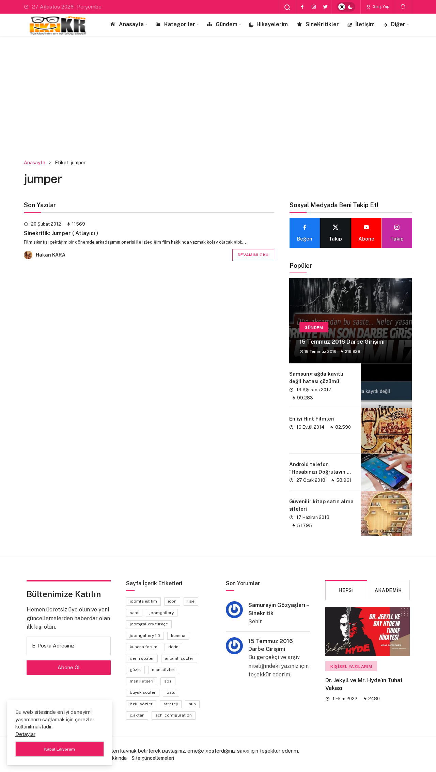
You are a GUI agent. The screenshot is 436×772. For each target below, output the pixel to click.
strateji (171, 704)
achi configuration (173, 715)
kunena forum (143, 646)
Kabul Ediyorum (59, 749)
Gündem (226, 24)
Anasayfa (131, 24)
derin (173, 646)
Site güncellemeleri (152, 758)
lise (190, 601)
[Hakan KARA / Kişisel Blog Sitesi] (58, 24)
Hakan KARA (50, 255)
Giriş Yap (381, 6)
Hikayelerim (272, 24)
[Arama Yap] (287, 7)
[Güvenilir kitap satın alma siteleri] (386, 513)
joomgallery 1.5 (145, 635)
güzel (135, 669)
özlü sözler (141, 704)
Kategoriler (179, 24)
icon (172, 601)
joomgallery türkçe (149, 624)
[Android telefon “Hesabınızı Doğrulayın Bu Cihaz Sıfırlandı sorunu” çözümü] (386, 472)
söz (168, 681)
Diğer (398, 24)
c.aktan (137, 715)
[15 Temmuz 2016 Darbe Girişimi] (350, 320)
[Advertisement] (218, 93)
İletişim (365, 24)
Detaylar (25, 734)
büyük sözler (143, 692)
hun (192, 704)
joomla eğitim (143, 601)
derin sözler (142, 658)
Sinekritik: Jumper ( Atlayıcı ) (61, 233)
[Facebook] (302, 7)
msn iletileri (141, 681)
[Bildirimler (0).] (403, 6)
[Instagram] (314, 7)
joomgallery (162, 612)
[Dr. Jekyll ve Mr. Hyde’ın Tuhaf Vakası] (367, 631)
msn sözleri (163, 669)
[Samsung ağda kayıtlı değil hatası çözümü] (386, 385)
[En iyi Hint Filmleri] (386, 431)
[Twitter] (325, 7)
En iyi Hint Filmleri (311, 419)
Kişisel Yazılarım (351, 666)
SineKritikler (322, 24)
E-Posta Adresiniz (53, 645)
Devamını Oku (253, 254)
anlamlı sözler (179, 658)
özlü (171, 692)
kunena (178, 635)
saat (134, 612)
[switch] (346, 7)
